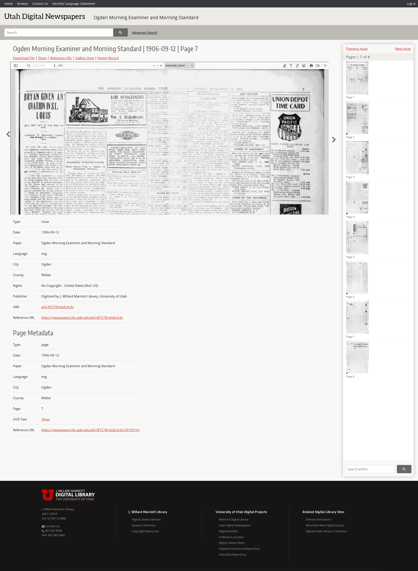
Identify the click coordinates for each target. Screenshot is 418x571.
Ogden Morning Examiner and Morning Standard (146, 17)
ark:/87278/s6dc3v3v (57, 307)
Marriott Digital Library (233, 519)
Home (8, 4)
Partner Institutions (318, 519)
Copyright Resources (145, 531)
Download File (24, 58)
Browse (22, 4)
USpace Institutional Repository (239, 549)
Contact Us (40, 4)
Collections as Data (231, 537)
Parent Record (108, 58)
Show (45, 419)
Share (42, 58)
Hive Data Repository (232, 554)
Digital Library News (232, 543)
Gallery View (84, 58)
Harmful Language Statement (73, 4)
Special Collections (144, 525)
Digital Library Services (146, 519)
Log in (411, 4)
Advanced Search (144, 32)
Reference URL (61, 58)
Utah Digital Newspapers (235, 525)
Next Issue (403, 48)
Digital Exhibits (228, 531)
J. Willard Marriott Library (58, 509)
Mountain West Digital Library (325, 525)
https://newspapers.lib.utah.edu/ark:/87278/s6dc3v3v (82, 317)
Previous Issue (356, 48)
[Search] (120, 32)
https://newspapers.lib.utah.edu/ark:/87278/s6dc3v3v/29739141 (90, 430)
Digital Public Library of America (326, 531)
